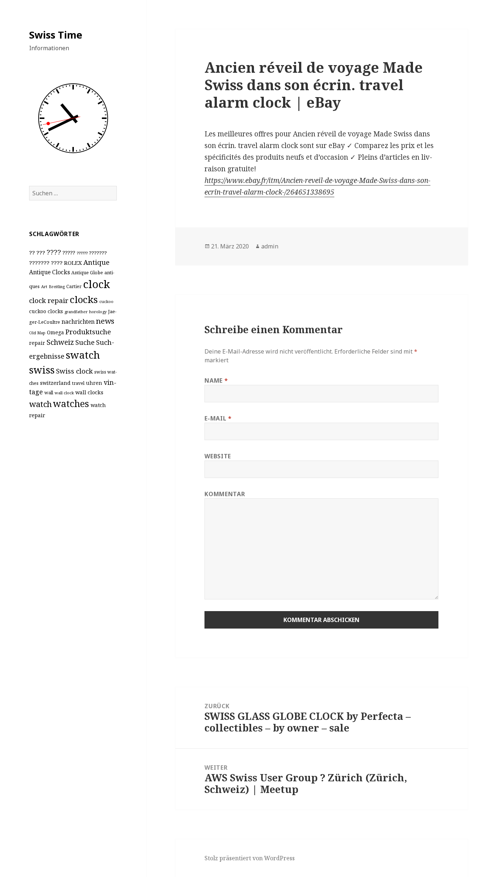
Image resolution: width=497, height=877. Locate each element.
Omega (55, 332)
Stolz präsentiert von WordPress (249, 858)
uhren (94, 382)
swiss (42, 369)
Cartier (73, 286)
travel (78, 383)
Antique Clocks (49, 272)
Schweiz (60, 342)
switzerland (55, 382)
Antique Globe (87, 272)
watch (40, 404)
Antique (96, 262)
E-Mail (217, 418)
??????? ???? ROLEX (55, 262)
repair (37, 342)
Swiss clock (74, 370)
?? (32, 252)
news (105, 321)
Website (217, 456)
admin (269, 246)
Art (44, 286)
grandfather (76, 311)
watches (71, 403)
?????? (82, 253)
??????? (98, 253)
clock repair (48, 300)
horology (98, 311)
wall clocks (89, 392)
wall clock (64, 392)
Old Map (37, 332)
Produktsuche (88, 331)
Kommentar (224, 494)
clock (96, 284)
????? (69, 252)
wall (48, 393)
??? (40, 252)
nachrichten (78, 322)
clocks (84, 299)
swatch (83, 355)
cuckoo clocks (46, 311)
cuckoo (106, 301)
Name (216, 380)
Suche (85, 342)
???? (54, 251)
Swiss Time (55, 34)
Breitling (57, 286)
